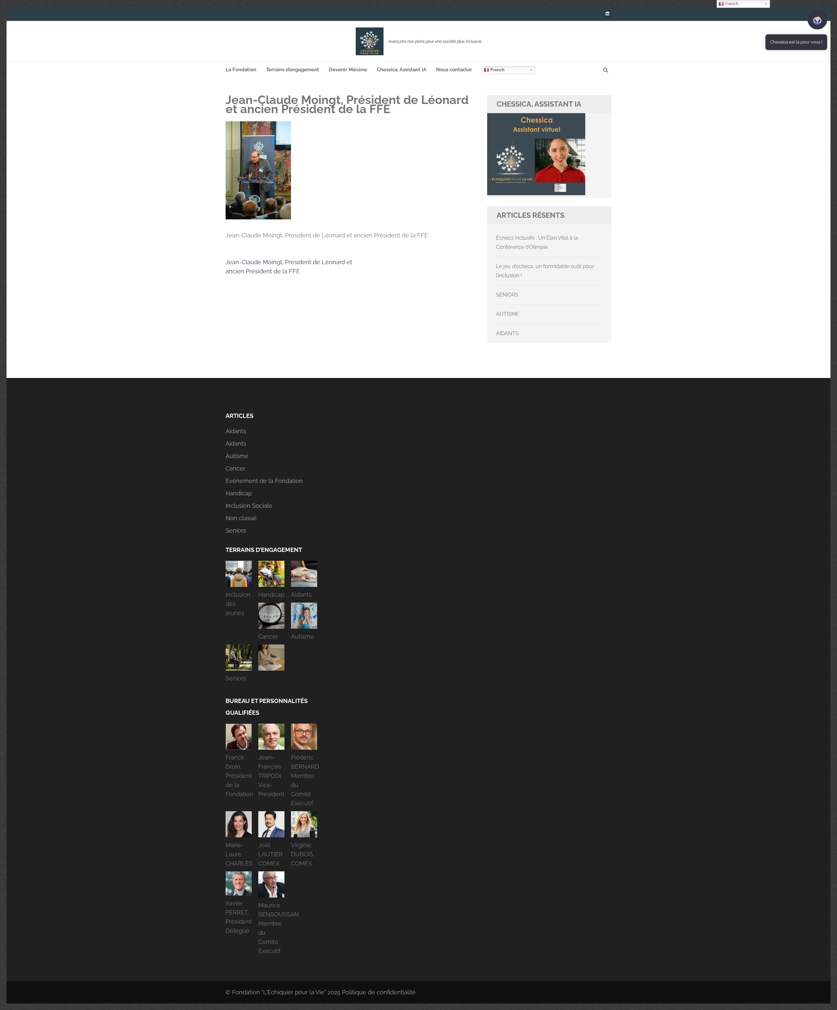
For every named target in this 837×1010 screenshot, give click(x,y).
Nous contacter (454, 70)
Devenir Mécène (348, 70)
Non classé (241, 518)
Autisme (237, 456)
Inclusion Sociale (249, 505)
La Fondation (241, 70)
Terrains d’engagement (292, 70)
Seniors (236, 530)
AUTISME (507, 314)
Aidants (236, 431)
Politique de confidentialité (379, 992)
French (496, 69)
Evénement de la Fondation (264, 480)
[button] (238, 591)
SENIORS (507, 295)
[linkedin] (607, 14)
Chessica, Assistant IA (401, 70)
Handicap (239, 493)
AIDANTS (507, 333)
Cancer (235, 468)
